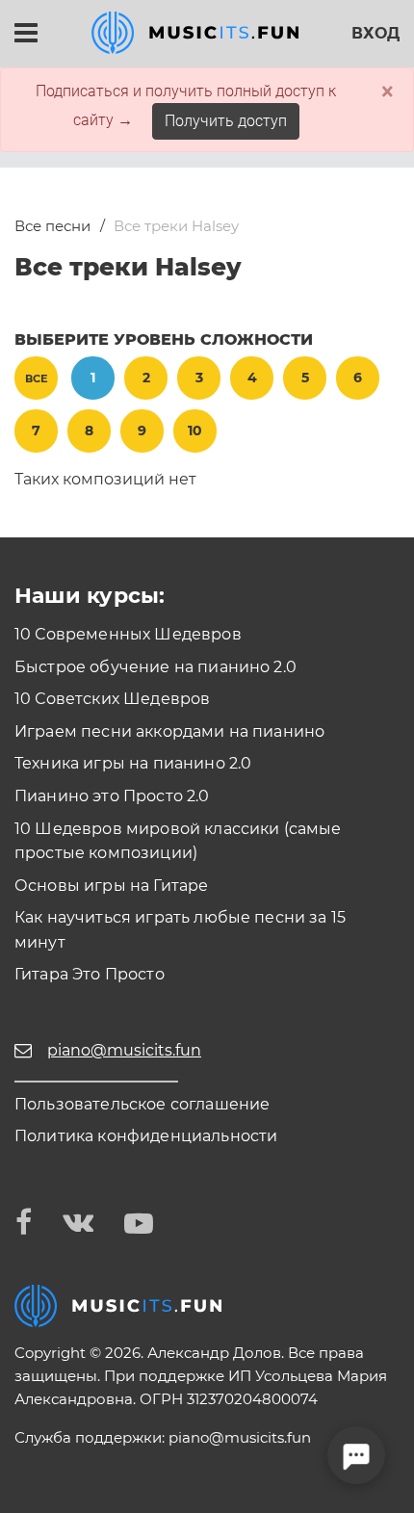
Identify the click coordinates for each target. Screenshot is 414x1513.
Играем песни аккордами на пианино (169, 731)
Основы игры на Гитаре (111, 885)
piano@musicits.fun (239, 1437)
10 (195, 430)
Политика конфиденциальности (145, 1136)
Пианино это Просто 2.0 (112, 796)
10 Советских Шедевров (112, 699)
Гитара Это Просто (89, 974)
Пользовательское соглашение (142, 1104)
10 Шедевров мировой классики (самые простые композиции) (178, 841)
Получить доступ (226, 121)
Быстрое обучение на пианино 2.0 (155, 667)
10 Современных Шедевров (128, 634)
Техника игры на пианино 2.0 (132, 763)
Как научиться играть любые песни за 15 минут (180, 930)
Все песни (52, 226)
